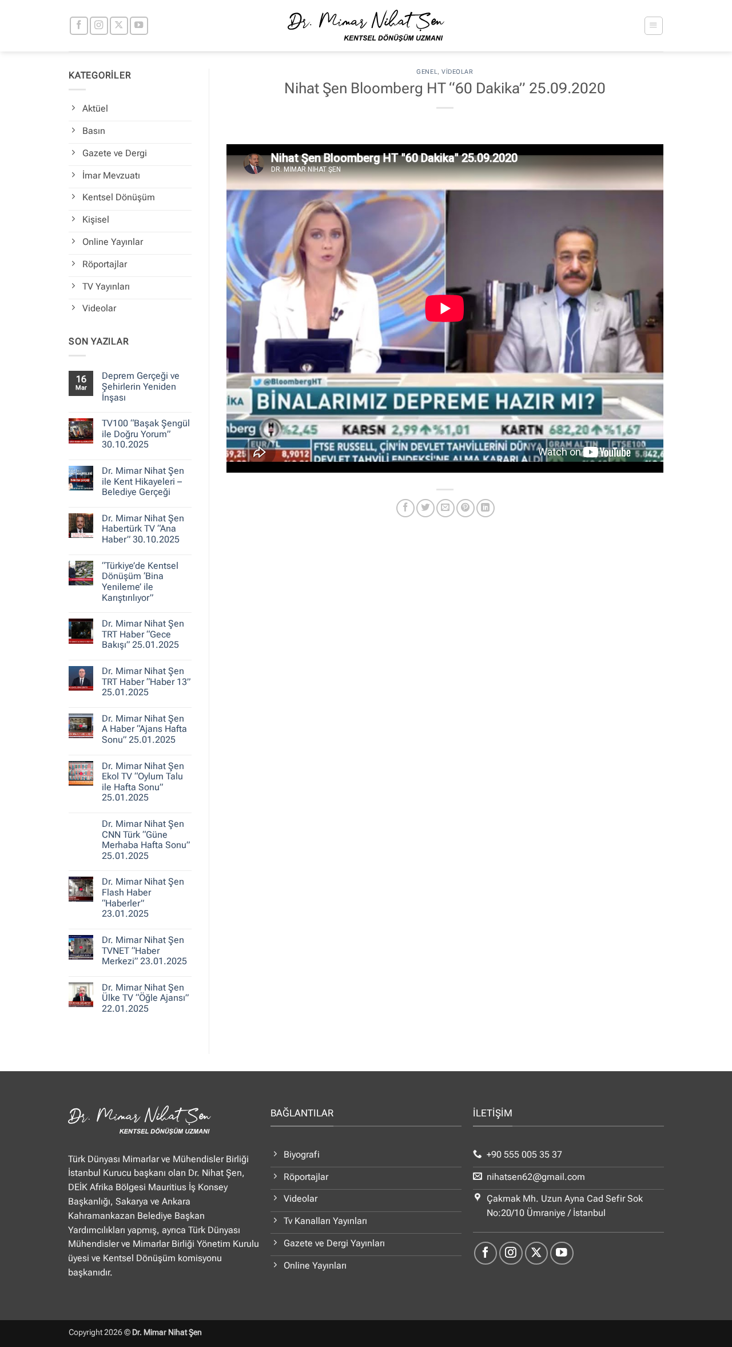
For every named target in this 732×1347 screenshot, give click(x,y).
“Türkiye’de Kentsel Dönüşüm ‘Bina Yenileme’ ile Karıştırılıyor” (140, 582)
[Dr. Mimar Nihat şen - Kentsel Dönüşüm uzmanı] (366, 26)
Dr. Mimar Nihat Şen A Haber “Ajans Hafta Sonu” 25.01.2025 (144, 729)
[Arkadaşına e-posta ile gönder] (445, 508)
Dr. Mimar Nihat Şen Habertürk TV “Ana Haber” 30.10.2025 (143, 529)
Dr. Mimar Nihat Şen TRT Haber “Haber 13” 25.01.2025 (146, 682)
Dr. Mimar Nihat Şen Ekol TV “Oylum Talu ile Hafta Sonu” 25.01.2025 (143, 782)
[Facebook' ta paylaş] (405, 508)
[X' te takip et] (119, 26)
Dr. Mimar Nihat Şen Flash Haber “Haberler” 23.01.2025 (143, 898)
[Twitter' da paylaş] (425, 508)
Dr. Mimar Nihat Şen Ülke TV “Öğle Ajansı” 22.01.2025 (145, 998)
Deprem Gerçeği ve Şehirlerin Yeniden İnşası (141, 386)
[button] (653, 25)
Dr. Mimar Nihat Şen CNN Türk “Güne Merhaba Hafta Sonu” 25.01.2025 (146, 840)
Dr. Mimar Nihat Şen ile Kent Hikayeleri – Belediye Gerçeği (143, 481)
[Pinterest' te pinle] (465, 508)
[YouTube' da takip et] (139, 26)
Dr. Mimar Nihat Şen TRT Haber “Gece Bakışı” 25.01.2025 (143, 634)
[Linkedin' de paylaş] (485, 508)
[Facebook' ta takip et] (79, 26)
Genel (426, 72)
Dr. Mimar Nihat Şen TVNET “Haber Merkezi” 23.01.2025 (144, 950)
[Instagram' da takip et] (99, 26)
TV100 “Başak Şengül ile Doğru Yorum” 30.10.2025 (146, 434)
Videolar (457, 72)
